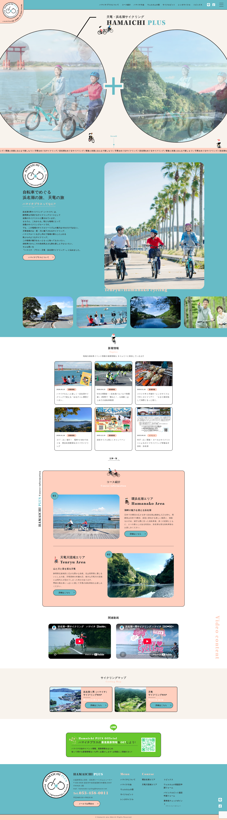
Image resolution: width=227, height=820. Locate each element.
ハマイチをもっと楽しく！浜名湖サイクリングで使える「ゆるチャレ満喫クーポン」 (73, 397)
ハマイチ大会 (139, 5)
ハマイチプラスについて (109, 5)
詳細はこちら (135, 534)
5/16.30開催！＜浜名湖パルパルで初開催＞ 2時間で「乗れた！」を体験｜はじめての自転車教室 (113, 397)
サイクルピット (169, 5)
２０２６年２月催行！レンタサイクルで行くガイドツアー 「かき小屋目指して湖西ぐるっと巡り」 (153, 397)
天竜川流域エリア (149, 784)
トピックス (197, 5)
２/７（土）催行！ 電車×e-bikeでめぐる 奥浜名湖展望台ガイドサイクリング (73, 443)
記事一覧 (113, 458)
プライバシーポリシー (173, 806)
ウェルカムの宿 (153, 5)
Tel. (91, 793)
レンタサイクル (184, 5)
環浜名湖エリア (148, 780)
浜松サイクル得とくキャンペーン (111, 440)
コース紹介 (126, 5)
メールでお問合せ (86, 804)
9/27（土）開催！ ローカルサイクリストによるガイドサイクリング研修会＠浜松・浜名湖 (153, 443)
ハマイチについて (127, 780)
